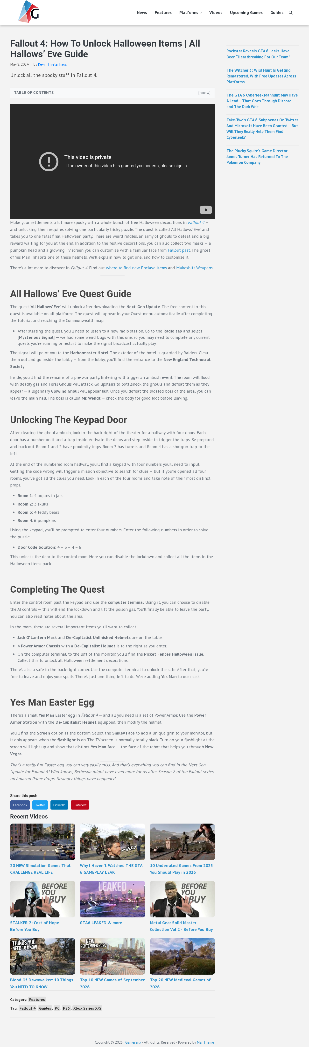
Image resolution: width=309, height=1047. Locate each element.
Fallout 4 (196, 222)
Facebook (20, 805)
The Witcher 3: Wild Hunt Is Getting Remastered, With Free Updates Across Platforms (261, 75)
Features (37, 999)
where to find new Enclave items (136, 267)
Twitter (40, 805)
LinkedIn (59, 805)
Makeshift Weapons (194, 267)
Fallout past (179, 250)
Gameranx (133, 1042)
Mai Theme (205, 1042)
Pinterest (80, 805)
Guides (45, 1008)
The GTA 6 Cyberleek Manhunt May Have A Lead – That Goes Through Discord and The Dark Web (262, 100)
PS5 (66, 1008)
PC (57, 1008)
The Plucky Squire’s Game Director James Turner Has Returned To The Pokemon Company (257, 156)
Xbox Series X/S (87, 1008)
